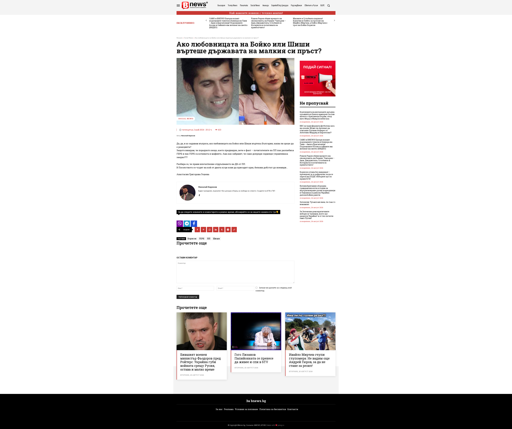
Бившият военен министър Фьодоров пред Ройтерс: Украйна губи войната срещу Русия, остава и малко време (200, 362)
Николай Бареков (188, 136)
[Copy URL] (234, 229)
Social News (188, 38)
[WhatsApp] (209, 229)
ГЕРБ (201, 238)
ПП (208, 238)
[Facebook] (199, 195)
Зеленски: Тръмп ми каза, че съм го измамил (317, 203)
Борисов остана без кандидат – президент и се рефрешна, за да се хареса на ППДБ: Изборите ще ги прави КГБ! (316, 175)
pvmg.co (281, 425)
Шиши (216, 238)
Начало (179, 38)
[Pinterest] (203, 229)
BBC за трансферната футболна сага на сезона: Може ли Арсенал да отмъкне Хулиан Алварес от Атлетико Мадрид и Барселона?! (317, 129)
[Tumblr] (222, 229)
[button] (328, 5)
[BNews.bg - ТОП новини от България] (194, 5)
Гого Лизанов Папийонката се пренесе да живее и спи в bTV (254, 358)
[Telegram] (228, 229)
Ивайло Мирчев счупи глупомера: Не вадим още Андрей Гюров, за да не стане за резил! (309, 360)
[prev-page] (206, 20)
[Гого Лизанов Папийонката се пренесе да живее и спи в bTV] (256, 331)
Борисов (192, 238)
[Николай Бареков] (187, 193)
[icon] (180, 224)
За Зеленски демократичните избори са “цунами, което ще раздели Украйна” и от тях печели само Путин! (316, 214)
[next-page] (334, 20)
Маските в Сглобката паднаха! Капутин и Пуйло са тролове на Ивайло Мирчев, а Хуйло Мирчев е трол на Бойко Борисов (310, 21)
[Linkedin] (215, 229)
